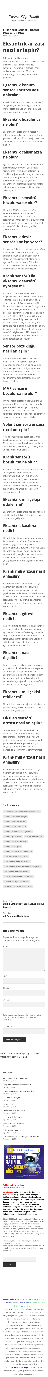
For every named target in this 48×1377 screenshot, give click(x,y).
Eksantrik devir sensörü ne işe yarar (18, 832)
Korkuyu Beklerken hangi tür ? (14, 1117)
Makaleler (14, 805)
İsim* (5, 976)
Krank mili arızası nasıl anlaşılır (16, 857)
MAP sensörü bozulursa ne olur (16, 872)
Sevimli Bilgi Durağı (24, 16)
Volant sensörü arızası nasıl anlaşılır (18, 887)
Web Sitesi (7, 1000)
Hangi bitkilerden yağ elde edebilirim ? (17, 1085)
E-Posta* (6, 988)
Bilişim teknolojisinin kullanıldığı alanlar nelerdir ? (21, 1136)
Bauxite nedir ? (8, 1104)
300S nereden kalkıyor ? (12, 1098)
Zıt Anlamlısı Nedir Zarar (16, 915)
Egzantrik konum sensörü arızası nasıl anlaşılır (22, 812)
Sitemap (23, 1056)
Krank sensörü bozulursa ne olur (17, 862)
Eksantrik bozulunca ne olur (15, 822)
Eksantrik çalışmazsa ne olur (15, 827)
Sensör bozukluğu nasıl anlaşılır (16, 882)
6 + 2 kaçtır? (8, 1026)
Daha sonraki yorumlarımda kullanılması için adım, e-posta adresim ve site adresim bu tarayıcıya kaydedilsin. (23, 1017)
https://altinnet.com (10, 1053)
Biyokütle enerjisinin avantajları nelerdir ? (18, 1091)
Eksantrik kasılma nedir (33, 837)
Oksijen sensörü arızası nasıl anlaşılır (18, 877)
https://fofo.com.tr (9, 1056)
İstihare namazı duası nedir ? (14, 1111)
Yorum (5, 946)
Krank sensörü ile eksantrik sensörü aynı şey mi (22, 867)
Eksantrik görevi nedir (13, 837)
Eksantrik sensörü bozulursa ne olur (18, 852)
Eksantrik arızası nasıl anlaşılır (16, 817)
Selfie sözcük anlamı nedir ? (13, 1130)
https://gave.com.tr (29, 1053)
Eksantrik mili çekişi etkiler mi (15, 842)
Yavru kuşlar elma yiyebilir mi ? (14, 1124)
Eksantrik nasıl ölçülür (13, 847)
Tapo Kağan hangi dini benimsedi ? (16, 1078)
